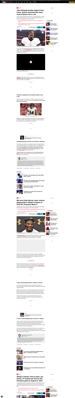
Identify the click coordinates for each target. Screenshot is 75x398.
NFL (14, 2)
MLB (18, 2)
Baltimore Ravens (28, 48)
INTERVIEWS (34, 2)
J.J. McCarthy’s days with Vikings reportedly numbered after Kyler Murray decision (31, 209)
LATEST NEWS (10, 2)
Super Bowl (31, 267)
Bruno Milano (19, 26)
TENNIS (30, 2)
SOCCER (21, 2)
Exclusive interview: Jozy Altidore (10, 0)
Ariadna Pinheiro (19, 392)
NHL (24, 2)
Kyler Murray (26, 344)
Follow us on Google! (32, 27)
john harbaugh (26, 168)
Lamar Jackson (21, 149)
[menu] (1, 2)
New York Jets (38, 168)
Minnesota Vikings (21, 235)
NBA (16, 2)
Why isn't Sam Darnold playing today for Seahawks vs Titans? (28, 388)
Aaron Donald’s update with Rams (26, 0)
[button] (39, 27)
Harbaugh (18, 77)
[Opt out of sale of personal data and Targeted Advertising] (2, 397)
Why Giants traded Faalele (18, 0)
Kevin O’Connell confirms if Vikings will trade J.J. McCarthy (27, 211)
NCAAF (27, 2)
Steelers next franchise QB (50, 0)
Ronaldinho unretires (57, 0)
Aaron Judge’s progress (34, 0)
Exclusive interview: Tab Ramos (42, 0)
